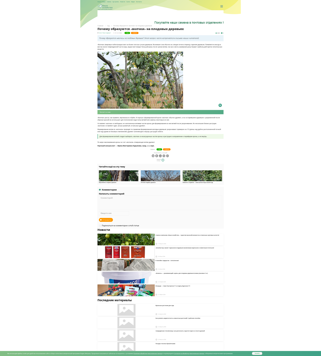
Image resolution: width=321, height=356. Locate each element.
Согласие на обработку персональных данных (189, 353)
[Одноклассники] (157, 155)
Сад (126, 32)
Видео (128, 2)
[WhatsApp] (167, 155)
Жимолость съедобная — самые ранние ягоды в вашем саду (198, 182)
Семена (107, 2)
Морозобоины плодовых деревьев (107, 182)
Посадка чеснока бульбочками (163, 343)
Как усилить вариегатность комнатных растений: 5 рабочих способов (173, 317)
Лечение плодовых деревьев (148, 182)
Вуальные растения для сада (163, 305)
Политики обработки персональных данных (147, 353)
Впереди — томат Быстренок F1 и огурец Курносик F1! (169, 285)
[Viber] (164, 155)
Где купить (113, 2)
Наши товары (100, 2)
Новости (119, 2)
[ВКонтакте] (153, 155)
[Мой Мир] (160, 155)
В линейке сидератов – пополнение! (165, 260)
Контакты (133, 2)
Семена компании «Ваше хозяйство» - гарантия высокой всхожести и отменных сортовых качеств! (181, 234)
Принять (257, 353)
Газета (123, 2)
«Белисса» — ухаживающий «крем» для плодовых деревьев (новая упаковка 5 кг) (176, 273)
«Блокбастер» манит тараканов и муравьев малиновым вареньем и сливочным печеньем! (178, 247)
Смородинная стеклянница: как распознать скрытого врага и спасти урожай (175, 330)
